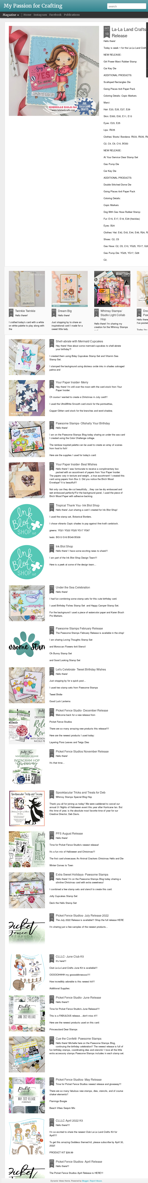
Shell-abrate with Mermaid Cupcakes (79, 341)
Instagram (40, 14)
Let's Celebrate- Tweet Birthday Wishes (81, 669)
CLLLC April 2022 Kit (69, 1120)
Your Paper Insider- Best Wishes (76, 464)
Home (27, 14)
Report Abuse (96, 1180)
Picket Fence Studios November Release (82, 751)
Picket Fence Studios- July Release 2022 (82, 915)
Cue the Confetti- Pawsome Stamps (78, 1038)
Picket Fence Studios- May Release (79, 1079)
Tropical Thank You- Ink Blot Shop (77, 505)
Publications (72, 14)
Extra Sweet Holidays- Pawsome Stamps (82, 874)
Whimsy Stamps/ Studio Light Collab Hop (113, 315)
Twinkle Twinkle (25, 311)
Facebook (55, 14)
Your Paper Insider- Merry (72, 382)
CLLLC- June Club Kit (70, 956)
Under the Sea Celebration (73, 587)
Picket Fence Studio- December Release (82, 710)
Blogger (85, 1180)
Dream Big (65, 311)
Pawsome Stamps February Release (79, 628)
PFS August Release (69, 833)
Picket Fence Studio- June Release (78, 997)
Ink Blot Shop (64, 546)
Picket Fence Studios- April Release (79, 1161)
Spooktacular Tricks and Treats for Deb (80, 792)
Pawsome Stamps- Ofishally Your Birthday (83, 423)
